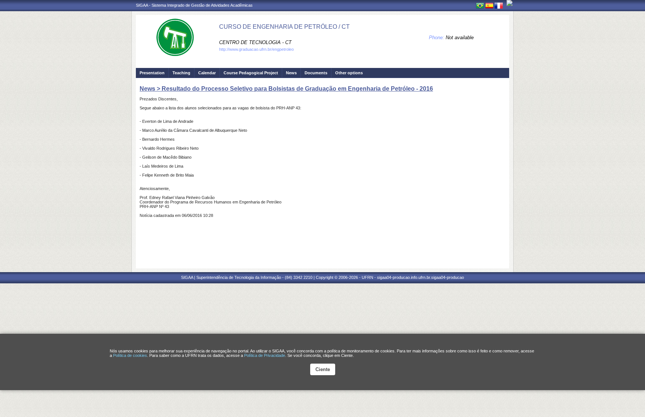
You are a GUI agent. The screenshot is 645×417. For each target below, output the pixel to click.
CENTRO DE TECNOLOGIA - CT (255, 42)
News (291, 73)
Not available (460, 37)
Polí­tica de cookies (130, 355)
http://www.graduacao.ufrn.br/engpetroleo (256, 49)
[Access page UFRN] (509, 3)
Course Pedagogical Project (251, 73)
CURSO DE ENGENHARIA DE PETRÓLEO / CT (284, 27)
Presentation (152, 73)
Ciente (322, 369)
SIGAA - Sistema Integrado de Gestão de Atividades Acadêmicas (194, 5)
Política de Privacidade (264, 355)
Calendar (207, 73)
